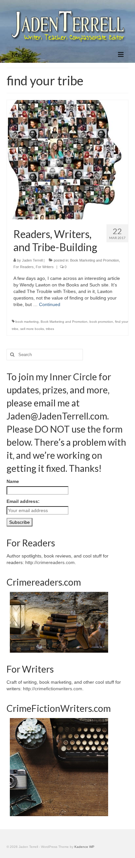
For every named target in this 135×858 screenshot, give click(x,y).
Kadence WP (84, 847)
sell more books (32, 329)
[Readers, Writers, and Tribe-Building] (67, 159)
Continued (49, 304)
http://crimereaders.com (50, 562)
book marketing (27, 321)
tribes (50, 329)
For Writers (45, 267)
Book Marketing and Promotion (94, 260)
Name (13, 481)
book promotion (101, 321)
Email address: (23, 501)
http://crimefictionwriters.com (52, 688)
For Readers (23, 267)
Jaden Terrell (32, 260)
